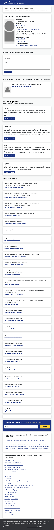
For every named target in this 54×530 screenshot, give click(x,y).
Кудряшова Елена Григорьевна (13, 345)
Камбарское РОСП (9, 503)
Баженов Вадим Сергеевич (12, 274)
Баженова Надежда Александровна (15, 256)
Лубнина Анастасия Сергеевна (13, 411)
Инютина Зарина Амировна (12, 402)
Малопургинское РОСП (10, 492)
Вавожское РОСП (9, 501)
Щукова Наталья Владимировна (14, 394)
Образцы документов (11, 102)
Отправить (8, 72)
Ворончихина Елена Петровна (13, 337)
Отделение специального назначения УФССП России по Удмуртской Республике (26, 446)
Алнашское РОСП (9, 512)
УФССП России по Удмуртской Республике (21, 8)
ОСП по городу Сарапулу (11, 490)
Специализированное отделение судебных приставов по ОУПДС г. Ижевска (25, 444)
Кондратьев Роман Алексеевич (13, 187)
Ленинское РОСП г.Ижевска (12, 508)
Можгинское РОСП (9, 483)
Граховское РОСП (9, 506)
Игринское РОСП (9, 474)
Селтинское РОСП (9, 494)
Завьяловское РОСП (10, 472)
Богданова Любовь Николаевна (13, 329)
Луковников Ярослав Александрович (15, 197)
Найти (45, 426)
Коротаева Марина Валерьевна (21, 86)
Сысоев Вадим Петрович (11, 304)
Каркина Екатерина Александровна (15, 223)
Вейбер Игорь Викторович (12, 284)
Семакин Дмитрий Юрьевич (13, 207)
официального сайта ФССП (34, 527)
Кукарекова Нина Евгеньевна (13, 353)
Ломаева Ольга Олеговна (12, 361)
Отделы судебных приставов (33, 422)
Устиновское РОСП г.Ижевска (12, 463)
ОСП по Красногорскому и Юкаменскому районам (18, 481)
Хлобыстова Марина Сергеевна (13, 248)
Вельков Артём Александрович (13, 294)
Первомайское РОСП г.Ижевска (13, 510)
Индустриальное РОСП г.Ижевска (13, 465)
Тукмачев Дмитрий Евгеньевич (13, 264)
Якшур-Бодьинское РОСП (11, 499)
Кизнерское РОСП (9, 476)
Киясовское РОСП (9, 478)
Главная (6, 8)
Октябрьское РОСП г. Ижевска (12, 467)
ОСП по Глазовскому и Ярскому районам (16, 10)
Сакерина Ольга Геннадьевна (13, 378)
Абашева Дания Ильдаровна (13, 312)
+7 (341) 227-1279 (20, 25)
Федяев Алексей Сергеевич (12, 240)
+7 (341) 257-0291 (20, 41)
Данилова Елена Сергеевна (12, 232)
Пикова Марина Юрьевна (12, 370)
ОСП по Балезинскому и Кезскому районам (16, 469)
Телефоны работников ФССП (13, 422)
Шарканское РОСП (9, 496)
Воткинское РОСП (9, 515)
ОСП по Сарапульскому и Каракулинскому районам (18, 485)
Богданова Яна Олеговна (11, 386)
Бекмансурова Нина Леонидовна (14, 320)
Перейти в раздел (9, 118)
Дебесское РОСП (9, 460)
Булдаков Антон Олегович (12, 215)
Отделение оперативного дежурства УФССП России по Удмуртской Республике (26, 448)
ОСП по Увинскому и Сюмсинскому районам (16, 487)
